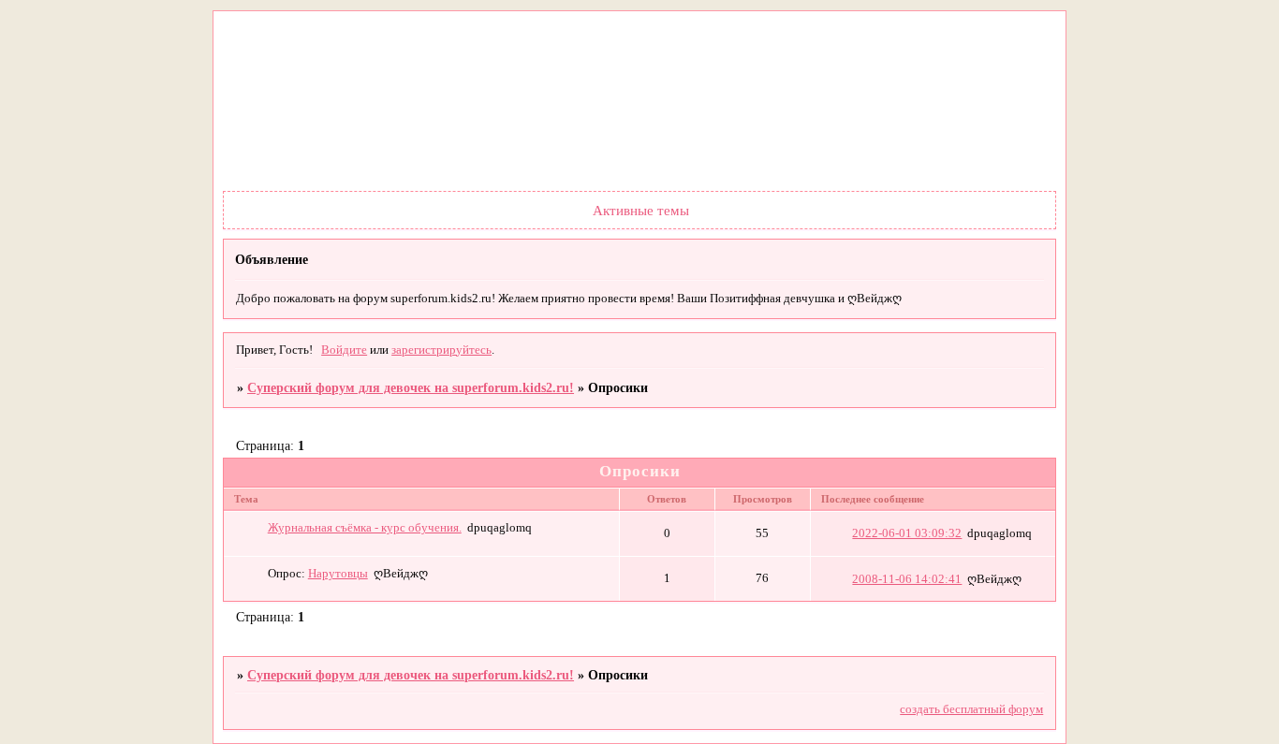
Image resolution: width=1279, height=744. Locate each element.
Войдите (344, 350)
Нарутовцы (338, 573)
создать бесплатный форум (971, 709)
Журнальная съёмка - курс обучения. (365, 527)
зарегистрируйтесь (441, 350)
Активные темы (641, 210)
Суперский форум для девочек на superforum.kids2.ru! (410, 387)
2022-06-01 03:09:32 (907, 533)
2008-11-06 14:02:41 (907, 579)
